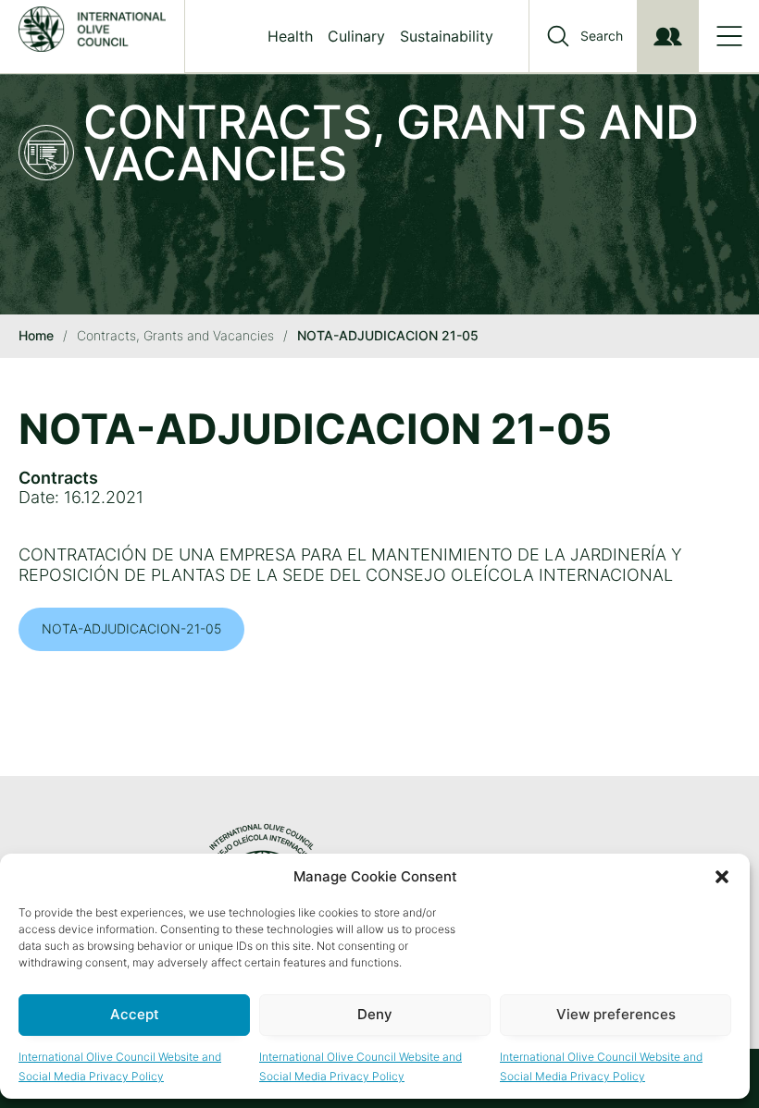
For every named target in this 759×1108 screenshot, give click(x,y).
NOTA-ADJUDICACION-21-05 (131, 628)
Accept (134, 1014)
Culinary (356, 36)
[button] (722, 877)
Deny (374, 1014)
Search (601, 36)
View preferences (616, 1014)
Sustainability (446, 36)
